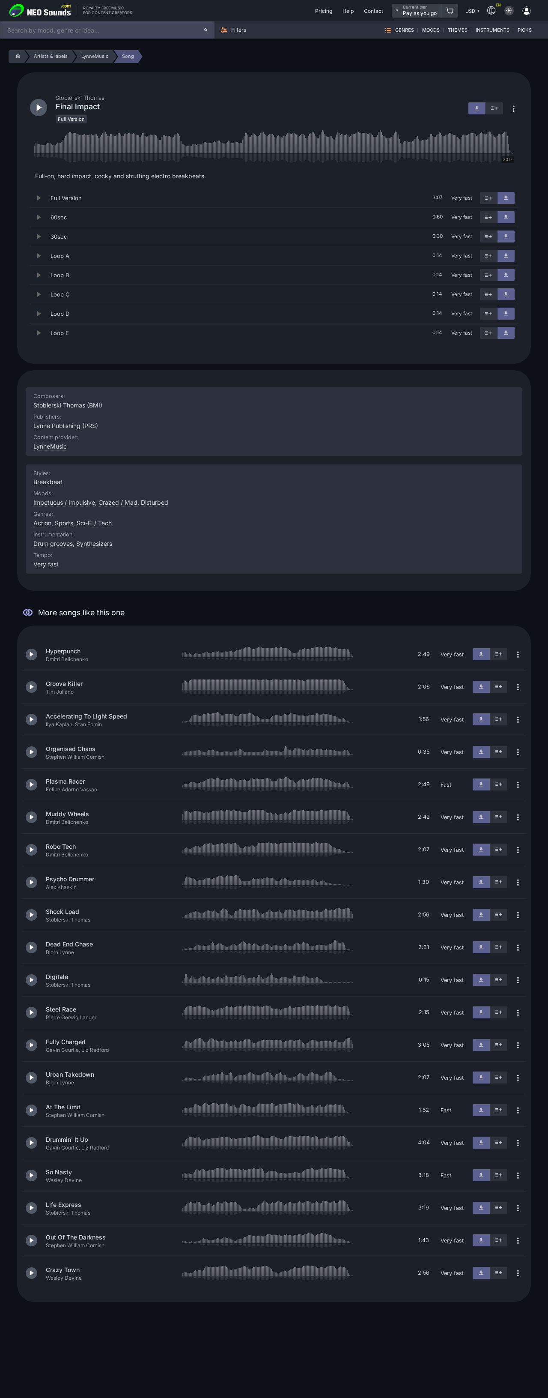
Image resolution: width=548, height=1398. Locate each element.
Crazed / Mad (117, 502)
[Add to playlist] (488, 198)
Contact (373, 11)
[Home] (16, 56)
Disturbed (154, 502)
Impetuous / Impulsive (64, 502)
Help (348, 11)
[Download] (506, 198)
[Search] (205, 30)
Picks (525, 30)
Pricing (323, 11)
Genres (404, 30)
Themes (458, 30)
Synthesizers (94, 543)
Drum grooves (53, 543)
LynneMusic (50, 446)
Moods (431, 30)
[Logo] (40, 11)
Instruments (492, 30)
